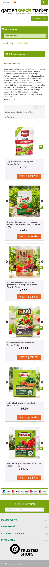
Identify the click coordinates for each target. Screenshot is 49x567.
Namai (5, 43)
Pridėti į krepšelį (29, 176)
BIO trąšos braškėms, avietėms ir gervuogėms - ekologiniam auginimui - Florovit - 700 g (23, 284)
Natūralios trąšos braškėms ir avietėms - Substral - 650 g (24, 464)
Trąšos (12, 43)
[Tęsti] (42, 509)
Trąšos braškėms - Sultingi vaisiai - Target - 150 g (21, 162)
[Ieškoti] (44, 35)
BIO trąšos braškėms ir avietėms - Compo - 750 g (21, 343)
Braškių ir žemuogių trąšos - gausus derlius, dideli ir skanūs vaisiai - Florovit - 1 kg (24, 224)
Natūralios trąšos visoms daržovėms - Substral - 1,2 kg (23, 404)
